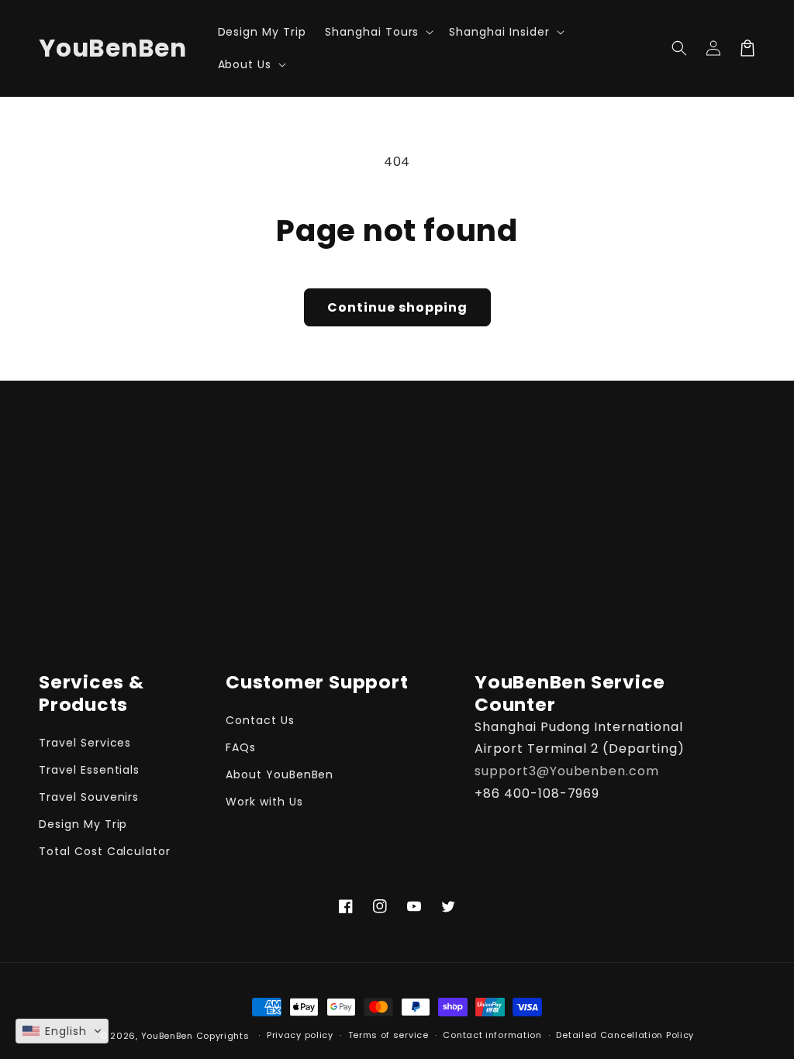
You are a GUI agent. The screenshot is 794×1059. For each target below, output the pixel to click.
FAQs (241, 747)
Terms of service (388, 1035)
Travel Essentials (89, 770)
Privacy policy (300, 1035)
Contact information (492, 1035)
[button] (378, 32)
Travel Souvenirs (89, 797)
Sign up (397, 587)
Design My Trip (83, 824)
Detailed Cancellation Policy (625, 1035)
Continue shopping (397, 307)
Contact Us (260, 720)
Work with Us (264, 801)
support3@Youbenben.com (567, 771)
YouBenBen (167, 1036)
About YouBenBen (279, 774)
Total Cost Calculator (105, 851)
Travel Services (85, 742)
